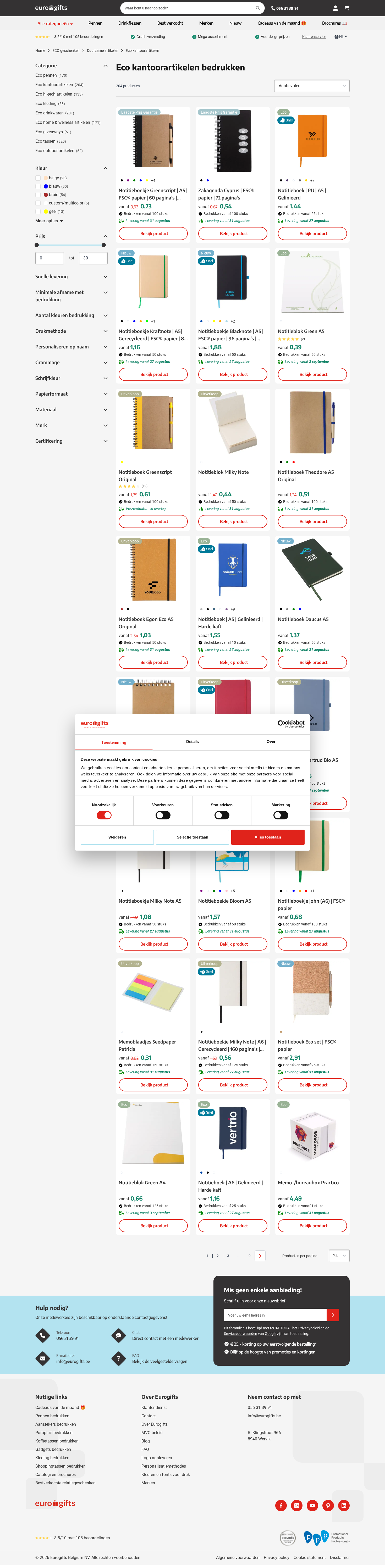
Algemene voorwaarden (238, 1557)
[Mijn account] (335, 8)
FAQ (145, 1449)
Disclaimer (340, 1557)
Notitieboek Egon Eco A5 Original (146, 622)
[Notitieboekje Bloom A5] (233, 851)
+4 (153, 180)
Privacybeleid (309, 1328)
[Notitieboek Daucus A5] (312, 570)
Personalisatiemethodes (163, 1466)
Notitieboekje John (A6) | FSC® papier (311, 904)
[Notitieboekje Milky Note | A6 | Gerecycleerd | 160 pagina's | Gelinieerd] (233, 992)
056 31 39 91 (287, 8)
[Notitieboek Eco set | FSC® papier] (312, 992)
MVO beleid (152, 1432)
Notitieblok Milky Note (223, 472)
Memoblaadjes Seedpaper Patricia (147, 1045)
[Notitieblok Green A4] (153, 1133)
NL (341, 37)
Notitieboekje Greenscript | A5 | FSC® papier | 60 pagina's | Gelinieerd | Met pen (153, 194)
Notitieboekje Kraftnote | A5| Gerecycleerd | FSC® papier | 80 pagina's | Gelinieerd (153, 335)
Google (270, 1333)
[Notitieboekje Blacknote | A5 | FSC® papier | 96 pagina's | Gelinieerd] (233, 282)
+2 (233, 321)
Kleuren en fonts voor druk (165, 1474)
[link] (199, 1256)
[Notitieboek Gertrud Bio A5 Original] (312, 710)
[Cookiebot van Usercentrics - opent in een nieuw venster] (282, 724)
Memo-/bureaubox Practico (308, 1182)
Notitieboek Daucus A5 (303, 619)
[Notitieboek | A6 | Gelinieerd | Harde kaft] (233, 1133)
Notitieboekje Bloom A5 (224, 901)
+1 (153, 321)
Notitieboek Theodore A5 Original (306, 475)
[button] (105, 66)
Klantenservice (314, 37)
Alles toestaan (268, 837)
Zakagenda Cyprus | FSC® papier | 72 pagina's (226, 194)
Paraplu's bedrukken (54, 1432)
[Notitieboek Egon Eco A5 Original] (153, 570)
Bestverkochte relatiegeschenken (65, 1482)
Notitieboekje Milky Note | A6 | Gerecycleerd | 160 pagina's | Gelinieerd (232, 1046)
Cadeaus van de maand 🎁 (60, 1407)
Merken (148, 1482)
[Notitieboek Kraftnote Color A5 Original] (233, 710)
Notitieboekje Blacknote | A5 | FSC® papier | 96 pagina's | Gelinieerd (230, 335)
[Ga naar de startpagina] (51, 8)
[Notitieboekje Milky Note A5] (153, 851)
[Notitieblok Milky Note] (233, 422)
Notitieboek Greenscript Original (145, 475)
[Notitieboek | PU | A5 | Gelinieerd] (312, 141)
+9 (233, 609)
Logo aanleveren (156, 1457)
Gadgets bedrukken (53, 1449)
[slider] (37, 245)
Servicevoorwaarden (240, 1333)
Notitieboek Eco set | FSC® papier (307, 1045)
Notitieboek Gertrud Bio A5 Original (308, 763)
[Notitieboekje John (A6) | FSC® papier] (312, 851)
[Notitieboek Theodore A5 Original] (312, 422)
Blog (145, 1441)
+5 (233, 891)
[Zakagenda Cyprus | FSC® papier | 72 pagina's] (233, 141)
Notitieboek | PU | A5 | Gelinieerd (302, 194)
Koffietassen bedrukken (57, 1441)
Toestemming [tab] (113, 742)
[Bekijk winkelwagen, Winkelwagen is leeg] (347, 8)
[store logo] (112, 1505)
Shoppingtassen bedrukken (60, 1466)
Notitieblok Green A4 (142, 1182)
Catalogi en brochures (55, 1474)
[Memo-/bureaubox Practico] (312, 1133)
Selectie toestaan (192, 837)
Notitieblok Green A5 (301, 331)
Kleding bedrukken (52, 1457)
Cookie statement (310, 1557)
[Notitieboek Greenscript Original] (153, 422)
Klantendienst (154, 1407)
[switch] (163, 815)
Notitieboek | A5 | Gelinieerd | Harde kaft (230, 622)
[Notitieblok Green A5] (312, 282)
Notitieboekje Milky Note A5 (150, 901)
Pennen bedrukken (52, 1415)
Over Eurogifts (154, 1424)
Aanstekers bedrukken (55, 1424)
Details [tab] (192, 741)
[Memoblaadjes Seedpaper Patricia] (153, 992)
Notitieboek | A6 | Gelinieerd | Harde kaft (230, 1186)
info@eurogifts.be (264, 1415)
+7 (312, 180)
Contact (148, 1415)
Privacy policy (276, 1557)
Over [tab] (271, 741)
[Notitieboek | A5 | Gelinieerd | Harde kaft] (233, 570)
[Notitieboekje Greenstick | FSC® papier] (153, 710)
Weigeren (117, 837)
